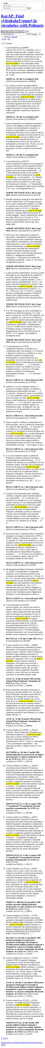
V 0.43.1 (4, 1038)
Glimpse (7, 37)
